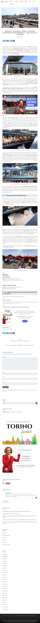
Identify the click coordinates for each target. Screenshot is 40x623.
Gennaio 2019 (4, 606)
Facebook (12, 303)
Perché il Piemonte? (24, 1)
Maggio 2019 (4, 600)
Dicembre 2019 (5, 588)
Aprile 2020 (4, 579)
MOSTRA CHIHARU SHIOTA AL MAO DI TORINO (10, 513)
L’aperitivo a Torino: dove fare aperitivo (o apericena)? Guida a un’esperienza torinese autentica (19, 519)
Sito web (4, 381)
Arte (3, 533)
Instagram (17, 303)
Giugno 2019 (4, 597)
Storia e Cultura (5, 544)
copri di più (25, 321)
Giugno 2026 (4, 554)
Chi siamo (16, 1)
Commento (4, 356)
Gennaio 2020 (4, 586)
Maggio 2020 (4, 577)
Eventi (3, 537)
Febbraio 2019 (5, 604)
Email (3, 376)
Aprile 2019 (4, 602)
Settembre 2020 (5, 572)
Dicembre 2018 (5, 609)
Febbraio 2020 (5, 584)
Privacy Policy (24, 615)
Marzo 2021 (4, 570)
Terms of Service (31, 615)
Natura (3, 542)
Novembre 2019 (5, 590)
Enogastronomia (5, 535)
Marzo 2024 (4, 563)
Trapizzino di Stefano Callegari (31, 121)
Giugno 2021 (4, 565)
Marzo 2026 (4, 559)
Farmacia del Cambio (16, 120)
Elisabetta (20, 36)
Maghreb (34, 237)
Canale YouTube (23, 302)
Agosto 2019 (4, 593)
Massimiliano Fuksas (12, 83)
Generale (4, 540)
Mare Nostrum (26, 119)
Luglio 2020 (4, 574)
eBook (11, 1)
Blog (34, 1)
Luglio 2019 (4, 595)
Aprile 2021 (4, 568)
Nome (3, 371)
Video (30, 1)
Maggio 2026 (4, 556)
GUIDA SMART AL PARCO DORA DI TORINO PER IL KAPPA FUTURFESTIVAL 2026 (16, 511)
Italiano (11, 3)
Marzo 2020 (4, 581)
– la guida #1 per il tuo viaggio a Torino (12, 411)
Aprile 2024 (4, 561)
